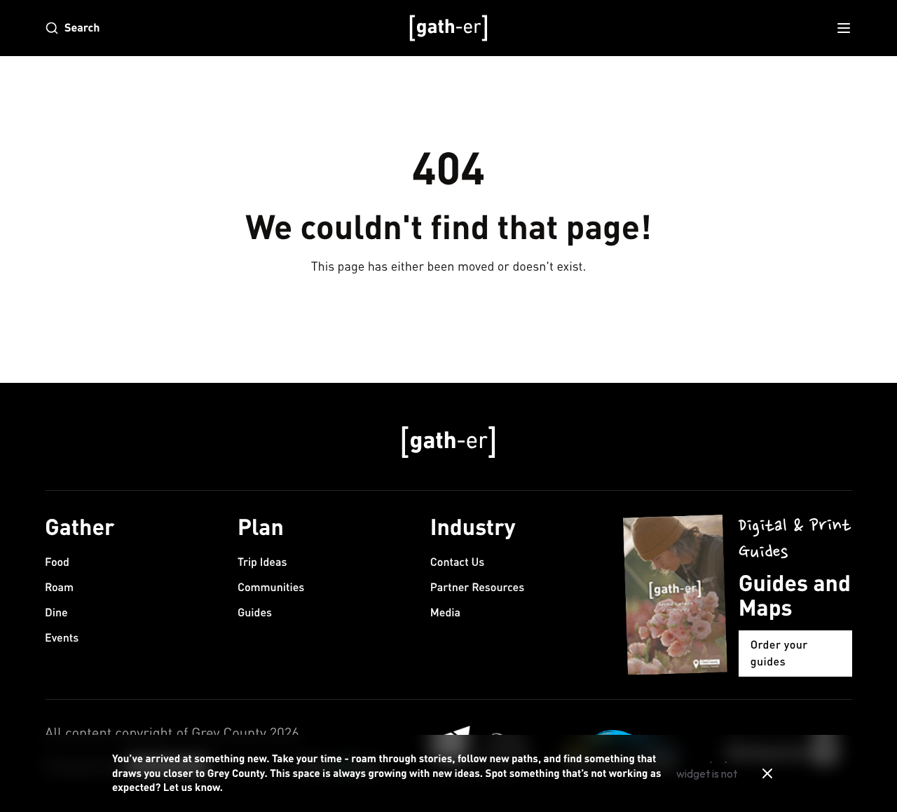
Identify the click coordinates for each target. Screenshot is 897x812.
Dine (56, 612)
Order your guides (779, 653)
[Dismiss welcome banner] (767, 773)
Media (445, 612)
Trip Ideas (262, 562)
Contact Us (457, 562)
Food (57, 562)
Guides (255, 612)
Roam (59, 587)
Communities (271, 587)
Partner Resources (477, 587)
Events (61, 637)
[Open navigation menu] (843, 28)
